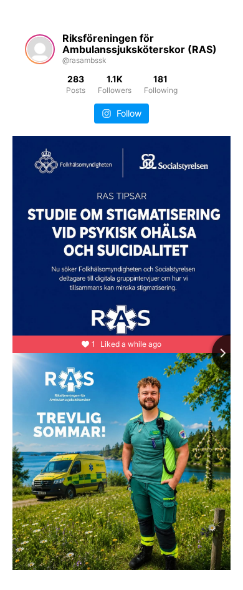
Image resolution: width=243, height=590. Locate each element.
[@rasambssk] (39, 49)
